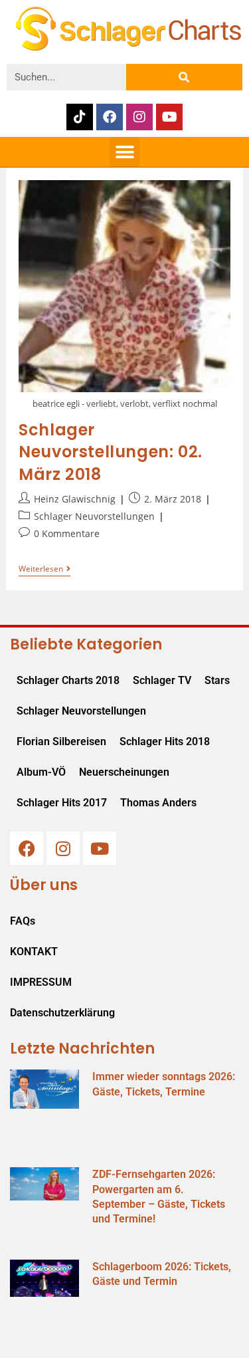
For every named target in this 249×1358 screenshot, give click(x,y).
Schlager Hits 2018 (165, 741)
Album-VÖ (41, 772)
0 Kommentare (67, 533)
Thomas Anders (158, 802)
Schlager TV (162, 680)
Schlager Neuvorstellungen (94, 516)
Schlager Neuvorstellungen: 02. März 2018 (111, 452)
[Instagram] (139, 117)
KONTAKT (34, 951)
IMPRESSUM (41, 982)
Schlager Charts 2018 (68, 680)
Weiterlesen (44, 569)
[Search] (184, 77)
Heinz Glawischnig (75, 499)
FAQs (22, 921)
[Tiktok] (79, 117)
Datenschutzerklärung (62, 1012)
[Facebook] (109, 117)
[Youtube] (169, 117)
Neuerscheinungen (124, 772)
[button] (124, 152)
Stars (217, 680)
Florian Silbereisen (61, 741)
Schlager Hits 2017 (62, 802)
